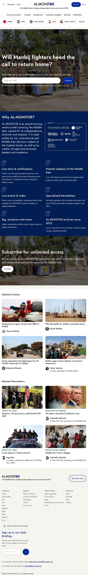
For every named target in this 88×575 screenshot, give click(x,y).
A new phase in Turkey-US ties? (16, 452)
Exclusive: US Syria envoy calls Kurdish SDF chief (21, 415)
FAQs (46, 499)
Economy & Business (53, 15)
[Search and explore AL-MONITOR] (4, 4)
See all (81, 22)
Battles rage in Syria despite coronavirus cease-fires (63, 362)
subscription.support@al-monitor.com (41, 562)
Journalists (69, 496)
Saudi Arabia (6, 496)
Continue (7, 269)
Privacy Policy (49, 496)
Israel (3, 505)
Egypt (3, 511)
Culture (27, 15)
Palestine (5, 508)
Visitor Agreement (50, 494)
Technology (38, 15)
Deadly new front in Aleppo (57, 452)
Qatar (4, 514)
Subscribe (76, 4)
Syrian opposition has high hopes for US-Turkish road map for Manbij (20, 362)
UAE (3, 502)
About (68, 494)
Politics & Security (14, 15)
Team (68, 499)
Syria (3, 520)
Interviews (77, 15)
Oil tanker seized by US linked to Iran (62, 413)
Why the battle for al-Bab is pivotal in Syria (65, 323)
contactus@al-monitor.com (32, 566)
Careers (68, 502)
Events (19, 4)
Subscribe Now (78, 478)
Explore (67, 15)
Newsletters (11, 4)
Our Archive (27, 505)
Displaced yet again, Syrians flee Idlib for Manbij (21, 325)
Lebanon (4, 517)
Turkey (4, 494)
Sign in (84, 4)
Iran (3, 499)
